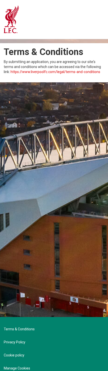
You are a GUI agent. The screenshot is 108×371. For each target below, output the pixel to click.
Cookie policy (14, 355)
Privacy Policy (14, 342)
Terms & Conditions (19, 329)
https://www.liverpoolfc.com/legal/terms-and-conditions (55, 72)
